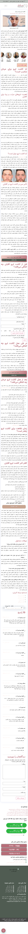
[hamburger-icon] (5, 6)
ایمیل (23, 786)
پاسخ (24, 624)
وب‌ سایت (23, 792)
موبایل (22, 323)
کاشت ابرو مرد (21, 600)
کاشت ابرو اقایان (21, 602)
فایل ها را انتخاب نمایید (17, 333)
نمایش (19, 65)
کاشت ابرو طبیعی (21, 157)
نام (24, 781)
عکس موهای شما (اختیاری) (19, 328)
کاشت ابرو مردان (21, 598)
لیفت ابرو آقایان (16, 425)
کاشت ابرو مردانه (21, 596)
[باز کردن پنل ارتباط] (3, 931)
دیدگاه (23, 764)
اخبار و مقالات (20, 13)
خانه (24, 13)
